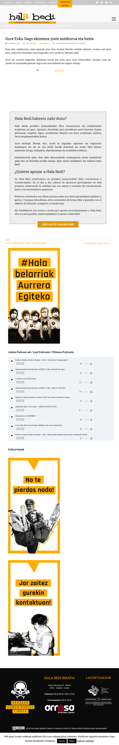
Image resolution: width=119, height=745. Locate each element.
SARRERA (52, 2)
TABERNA (28, 2)
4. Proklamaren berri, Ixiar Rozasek (27, 242)
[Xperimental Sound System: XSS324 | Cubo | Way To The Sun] (12, 389)
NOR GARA (9, 2)
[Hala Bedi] (55, 18)
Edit (7, 239)
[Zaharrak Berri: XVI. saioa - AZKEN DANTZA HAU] (12, 408)
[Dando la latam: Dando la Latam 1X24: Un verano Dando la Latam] (12, 398)
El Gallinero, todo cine (96, 243)
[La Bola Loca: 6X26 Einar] (12, 380)
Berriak (45, 43)
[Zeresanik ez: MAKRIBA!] (12, 417)
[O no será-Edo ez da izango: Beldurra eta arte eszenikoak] (12, 426)
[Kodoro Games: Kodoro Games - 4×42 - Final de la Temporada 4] (12, 361)
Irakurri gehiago (85, 740)
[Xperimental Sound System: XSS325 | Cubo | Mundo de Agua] (12, 370)
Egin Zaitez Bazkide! (65, 4)
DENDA (18, 2)
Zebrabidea (31, 43)
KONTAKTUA (41, 2)
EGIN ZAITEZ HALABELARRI (58, 224)
